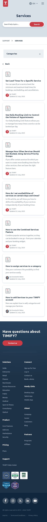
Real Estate (7, 383)
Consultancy (7, 408)
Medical (5, 401)
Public (5, 394)
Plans (5, 451)
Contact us (12, 343)
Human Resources (9, 386)
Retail (5, 375)
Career (26, 418)
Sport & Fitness (8, 405)
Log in (26, 372)
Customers (28, 422)
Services (19, 41)
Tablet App (28, 396)
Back (7, 64)
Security (5, 437)
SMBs (5, 368)
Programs (28, 440)
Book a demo (29, 379)
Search (37, 24)
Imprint (5, 515)
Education (6, 390)
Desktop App (29, 392)
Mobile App (28, 400)
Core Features (8, 426)
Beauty (5, 397)
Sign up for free (30, 368)
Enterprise (6, 372)
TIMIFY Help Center (10, 465)
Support (6, 41)
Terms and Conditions (18, 515)
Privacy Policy (33, 515)
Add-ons (6, 430)
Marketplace (7, 433)
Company (27, 414)
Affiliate (27, 444)
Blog (26, 425)
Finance (5, 379)
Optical (5, 412)
